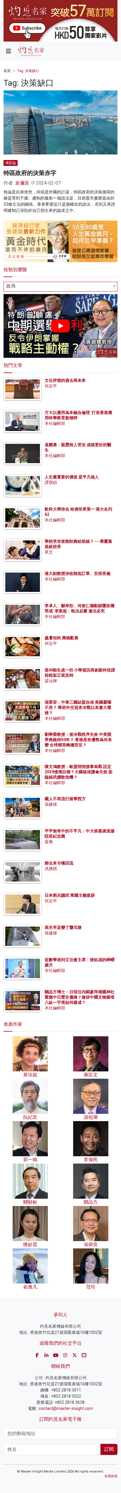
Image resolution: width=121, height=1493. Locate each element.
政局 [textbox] (11, 286)
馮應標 (51, 868)
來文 (49, 552)
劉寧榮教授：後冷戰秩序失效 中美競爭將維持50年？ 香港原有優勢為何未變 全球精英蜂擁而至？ (78, 739)
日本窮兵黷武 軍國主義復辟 (70, 895)
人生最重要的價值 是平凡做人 (72, 477)
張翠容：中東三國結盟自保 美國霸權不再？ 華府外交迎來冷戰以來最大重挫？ (78, 707)
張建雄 (51, 804)
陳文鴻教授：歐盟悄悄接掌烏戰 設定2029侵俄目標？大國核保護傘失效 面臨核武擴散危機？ (78, 771)
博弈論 (10, 163)
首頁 (7, 71)
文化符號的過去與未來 (65, 380)
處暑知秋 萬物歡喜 (61, 637)
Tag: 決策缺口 (28, 71)
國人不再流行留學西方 (65, 798)
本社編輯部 (55, 423)
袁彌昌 (22, 183)
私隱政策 (111, 1476)
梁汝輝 (51, 680)
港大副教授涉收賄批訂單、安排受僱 (77, 573)
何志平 (51, 386)
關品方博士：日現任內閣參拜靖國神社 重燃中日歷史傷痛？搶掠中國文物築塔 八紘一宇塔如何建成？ (80, 997)
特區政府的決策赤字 (30, 172)
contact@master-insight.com (66, 1408)
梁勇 (49, 841)
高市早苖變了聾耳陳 (63, 927)
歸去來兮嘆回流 (59, 863)
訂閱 (109, 1449)
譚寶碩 (51, 482)
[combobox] (60, 287)
